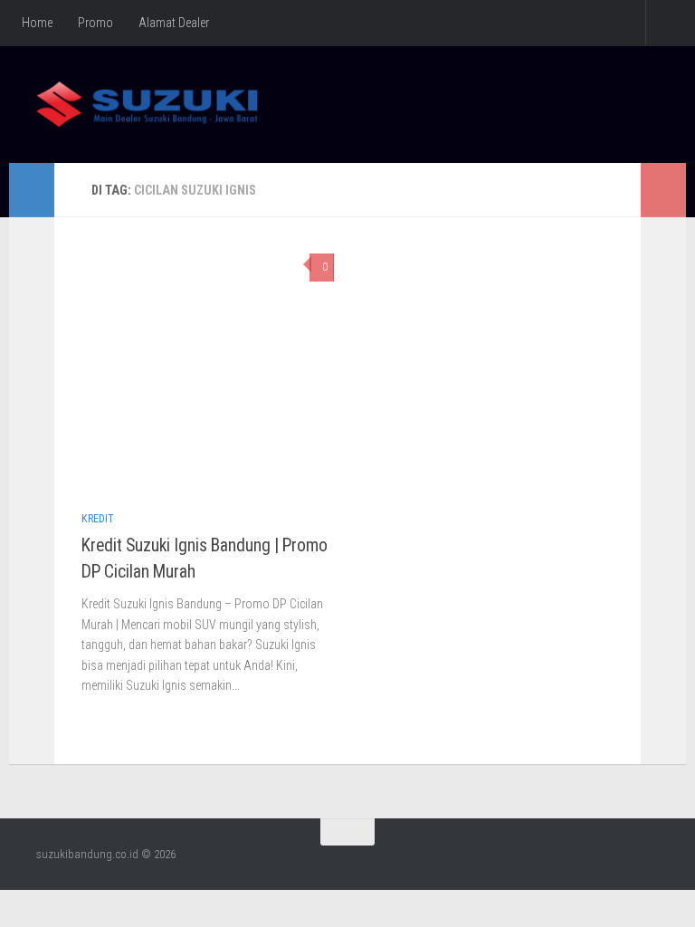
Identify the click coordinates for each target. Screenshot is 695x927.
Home (37, 22)
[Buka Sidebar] (31, 190)
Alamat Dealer (173, 22)
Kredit (97, 518)
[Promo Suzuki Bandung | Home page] (147, 104)
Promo (95, 22)
